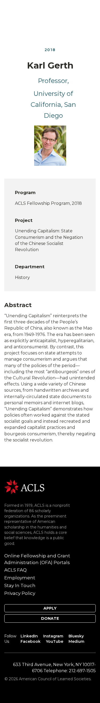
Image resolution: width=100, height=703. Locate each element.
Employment (19, 577)
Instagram (53, 636)
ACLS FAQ (15, 570)
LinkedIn (29, 636)
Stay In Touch (19, 585)
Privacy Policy (19, 593)
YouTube (54, 641)
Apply (50, 608)
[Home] (24, 486)
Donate (50, 618)
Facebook (31, 641)
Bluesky (76, 636)
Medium (76, 641)
